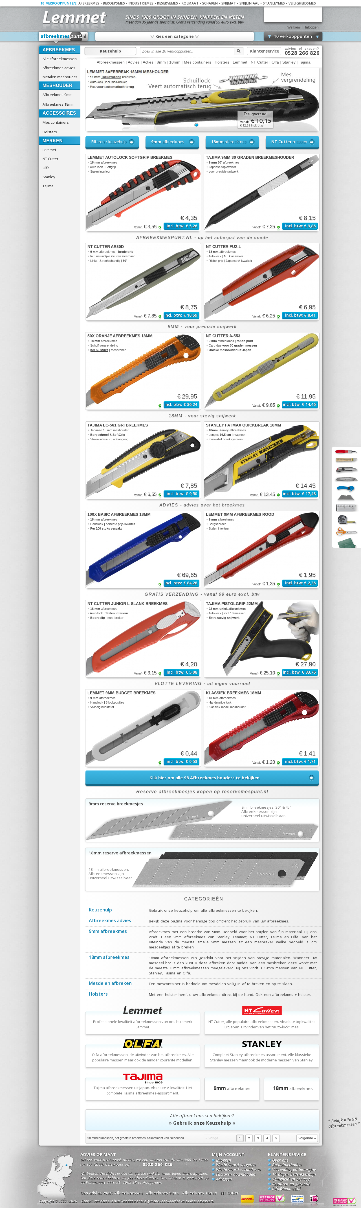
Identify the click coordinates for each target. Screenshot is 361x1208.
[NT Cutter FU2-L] (261, 281)
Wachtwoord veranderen (238, 1170)
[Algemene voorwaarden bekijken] (157, 1202)
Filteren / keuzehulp (109, 141)
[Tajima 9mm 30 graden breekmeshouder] (261, 192)
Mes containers (56, 122)
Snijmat (228, 3)
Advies (134, 62)
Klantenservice (264, 51)
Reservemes (167, 3)
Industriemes (141, 3)
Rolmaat (190, 3)
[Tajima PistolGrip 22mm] (261, 638)
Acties (148, 62)
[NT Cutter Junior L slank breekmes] (143, 638)
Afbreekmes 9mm (57, 94)
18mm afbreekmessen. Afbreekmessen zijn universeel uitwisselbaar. (111, 873)
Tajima (48, 185)
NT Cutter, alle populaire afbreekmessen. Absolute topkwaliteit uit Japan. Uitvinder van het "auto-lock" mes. (262, 1024)
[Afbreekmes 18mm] (202, 889)
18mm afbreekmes (109, 957)
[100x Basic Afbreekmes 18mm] (143, 549)
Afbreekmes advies (59, 67)
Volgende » (307, 1138)
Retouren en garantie (291, 1184)
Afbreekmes (89, 3)
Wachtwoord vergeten (236, 1165)
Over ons (280, 1160)
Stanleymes (274, 3)
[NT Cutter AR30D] (143, 281)
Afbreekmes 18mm (58, 104)
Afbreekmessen (111, 62)
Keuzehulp (110, 51)
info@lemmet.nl (286, 1189)
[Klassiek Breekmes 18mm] (261, 728)
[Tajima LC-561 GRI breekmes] (143, 460)
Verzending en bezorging (294, 1170)
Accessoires (59, 113)
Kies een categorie (174, 36)
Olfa (46, 167)
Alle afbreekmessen (60, 58)
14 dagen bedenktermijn (294, 1174)
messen (289, 141)
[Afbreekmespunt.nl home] (63, 38)
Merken (53, 140)
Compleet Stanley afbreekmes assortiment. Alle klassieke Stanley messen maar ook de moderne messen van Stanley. (262, 1057)
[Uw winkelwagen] (293, 14)
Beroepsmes (114, 3)
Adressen (224, 1179)
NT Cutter (50, 158)
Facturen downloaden (235, 1174)
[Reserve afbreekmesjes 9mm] (202, 840)
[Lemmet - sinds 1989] (74, 16)
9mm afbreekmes (108, 932)
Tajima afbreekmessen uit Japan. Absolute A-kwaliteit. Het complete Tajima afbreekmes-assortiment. (143, 1090)
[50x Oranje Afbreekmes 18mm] (143, 371)
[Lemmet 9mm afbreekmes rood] (261, 549)
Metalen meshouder (60, 76)
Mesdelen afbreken (110, 983)
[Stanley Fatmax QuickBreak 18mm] (261, 460)
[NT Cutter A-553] (261, 371)
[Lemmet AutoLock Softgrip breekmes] (143, 192)
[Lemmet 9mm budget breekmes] (143, 728)
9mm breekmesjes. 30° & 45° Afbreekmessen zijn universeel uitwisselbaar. (266, 811)
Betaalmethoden (286, 1165)
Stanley (49, 176)
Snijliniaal (249, 3)
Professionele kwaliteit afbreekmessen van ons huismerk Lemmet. (142, 1024)
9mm (161, 62)
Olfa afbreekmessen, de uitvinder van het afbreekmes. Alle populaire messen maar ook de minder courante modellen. (143, 1057)
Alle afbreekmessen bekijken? (202, 1119)
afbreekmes (167, 141)
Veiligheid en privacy (291, 1179)
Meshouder (57, 85)
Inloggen (312, 27)
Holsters (50, 131)
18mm (174, 62)
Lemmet (49, 149)
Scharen (210, 3)
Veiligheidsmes (302, 3)
